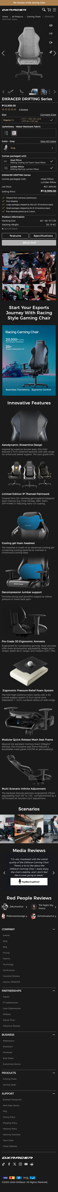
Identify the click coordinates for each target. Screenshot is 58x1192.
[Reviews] (9, 109)
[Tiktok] (4, 1164)
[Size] (50, 51)
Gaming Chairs (34, 16)
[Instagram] (21, 1164)
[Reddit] (33, 1164)
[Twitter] (16, 1164)
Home (5, 16)
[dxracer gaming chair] (15, 260)
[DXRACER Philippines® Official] (22, 10)
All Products (17, 16)
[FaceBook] (10, 1164)
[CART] (49, 10)
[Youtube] (27, 1164)
